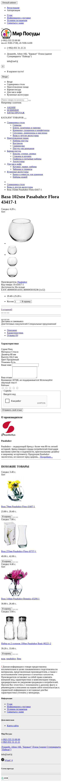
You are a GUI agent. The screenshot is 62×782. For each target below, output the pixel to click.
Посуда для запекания (23, 148)
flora (19, 658)
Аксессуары (19, 161)
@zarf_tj (9, 760)
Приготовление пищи (18, 138)
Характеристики (15, 333)
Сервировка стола (16, 122)
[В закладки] (5, 312)
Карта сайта (13, 725)
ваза (3, 658)
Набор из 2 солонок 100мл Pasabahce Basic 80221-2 (26, 643)
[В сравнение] (8, 312)
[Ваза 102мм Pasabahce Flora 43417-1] (21, 243)
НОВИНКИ (13, 110)
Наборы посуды (20, 140)
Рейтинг (5, 385)
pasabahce (11, 658)
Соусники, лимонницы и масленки (30, 133)
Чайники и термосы (22, 169)
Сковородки (19, 146)
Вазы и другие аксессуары (26, 135)
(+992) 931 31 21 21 (10, 742)
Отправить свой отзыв (12, 410)
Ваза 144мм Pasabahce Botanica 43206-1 (20, 598)
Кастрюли (18, 143)
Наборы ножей (20, 177)
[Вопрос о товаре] (2, 312)
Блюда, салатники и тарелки (27, 127)
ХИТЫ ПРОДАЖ (15, 112)
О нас (10, 15)
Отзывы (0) (12, 335)
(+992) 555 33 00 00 (10, 739)
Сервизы (17, 125)
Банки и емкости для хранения (28, 174)
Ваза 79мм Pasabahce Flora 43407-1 (18, 506)
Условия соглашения (17, 20)
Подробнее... (46, 457)
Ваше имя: (6, 365)
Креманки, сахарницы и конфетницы (31, 130)
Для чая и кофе (14, 164)
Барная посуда (14, 151)
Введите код (9, 394)
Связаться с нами (15, 23)
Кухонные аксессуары (18, 172)
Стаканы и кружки (22, 156)
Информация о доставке (19, 18)
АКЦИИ (11, 107)
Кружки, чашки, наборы (25, 166)
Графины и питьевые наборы (27, 159)
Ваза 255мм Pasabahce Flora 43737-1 (18, 551)
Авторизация (13, 10)
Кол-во (10, 301)
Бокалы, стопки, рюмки (24, 153)
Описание (12, 330)
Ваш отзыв (6, 377)
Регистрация (13, 7)
